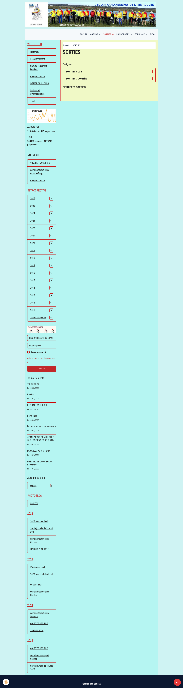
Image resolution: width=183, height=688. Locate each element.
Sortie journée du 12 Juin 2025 (41, 668)
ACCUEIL (84, 34)
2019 (32, 250)
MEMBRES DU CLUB (39, 83)
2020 (32, 243)
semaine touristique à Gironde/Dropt (39, 172)
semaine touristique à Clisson (39, 540)
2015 (32, 280)
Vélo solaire (33, 383)
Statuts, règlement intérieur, (38, 68)
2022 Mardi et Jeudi (39, 521)
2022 (32, 228)
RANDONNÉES (123, 34)
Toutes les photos (38, 317)
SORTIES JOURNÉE (76, 78)
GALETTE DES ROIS (39, 623)
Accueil (66, 45)
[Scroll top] (177, 682)
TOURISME (140, 34)
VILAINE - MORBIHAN (40, 163)
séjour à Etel (35, 584)
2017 (32, 265)
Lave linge (32, 415)
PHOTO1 (34, 503)
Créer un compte (33, 358)
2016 (32, 273)
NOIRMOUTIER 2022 (39, 549)
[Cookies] (6, 682)
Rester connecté (38, 352)
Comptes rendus (37, 76)
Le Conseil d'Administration (37, 92)
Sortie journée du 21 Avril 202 (41, 530)
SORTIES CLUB (74, 71)
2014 (32, 287)
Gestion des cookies (91, 684)
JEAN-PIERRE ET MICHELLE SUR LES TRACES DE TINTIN (40, 439)
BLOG (152, 34)
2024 (32, 213)
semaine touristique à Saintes (39, 593)
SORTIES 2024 (36, 630)
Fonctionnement (37, 59)
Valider (42, 368)
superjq (41, 485)
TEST (32, 101)
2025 (32, 206)
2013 (32, 295)
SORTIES (107, 34)
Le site (30, 394)
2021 (32, 235)
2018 (32, 258)
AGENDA (94, 34)
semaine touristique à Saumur (39, 657)
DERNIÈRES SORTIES (74, 87)
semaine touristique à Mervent (39, 615)
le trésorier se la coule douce (41, 426)
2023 (32, 220)
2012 (32, 302)
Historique (34, 52)
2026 (32, 198)
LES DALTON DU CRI (37, 405)
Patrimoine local (37, 567)
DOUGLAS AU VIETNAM (38, 450)
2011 (32, 310)
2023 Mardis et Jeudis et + (41, 576)
